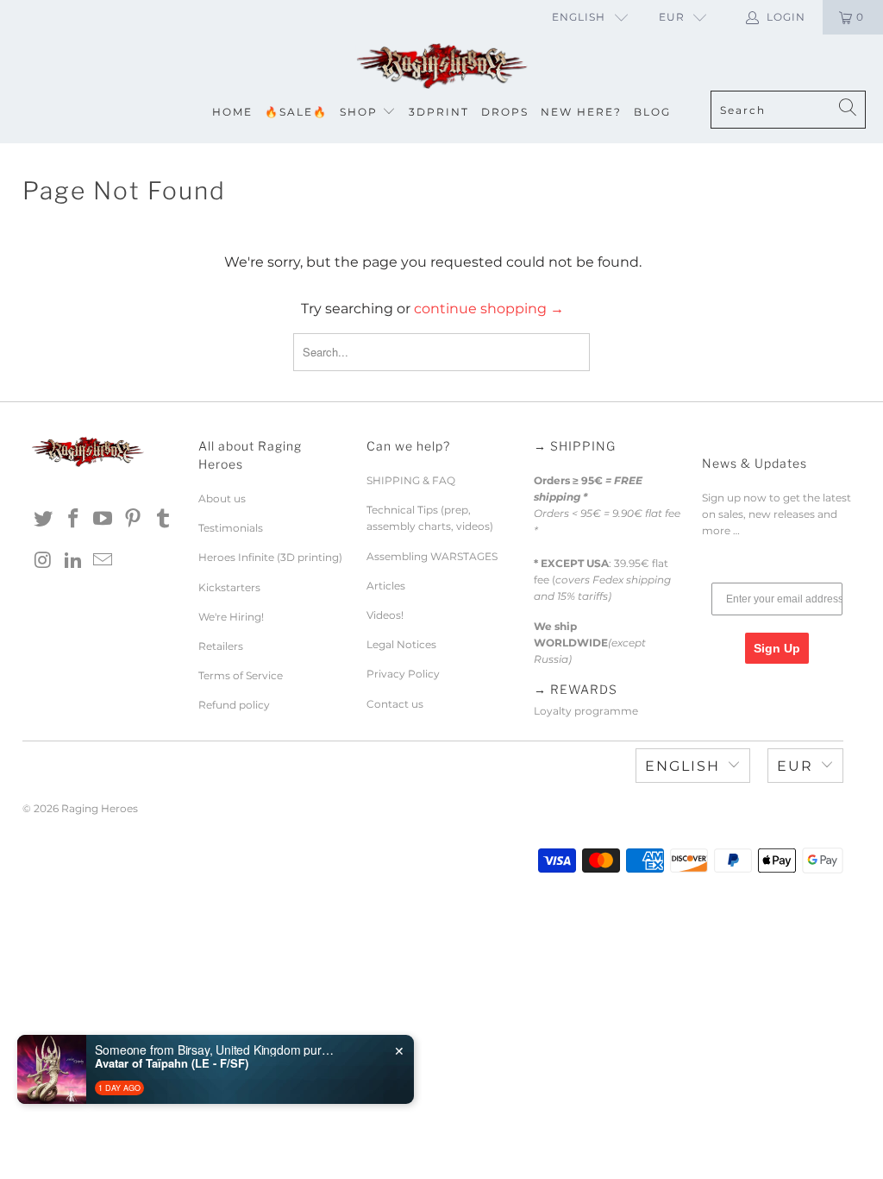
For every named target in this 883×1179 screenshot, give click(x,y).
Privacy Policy (403, 673)
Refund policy (234, 704)
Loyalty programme (586, 710)
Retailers (220, 646)
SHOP (359, 111)
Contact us (394, 703)
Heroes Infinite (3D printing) (270, 557)
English (578, 16)
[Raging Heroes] (441, 67)
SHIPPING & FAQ (410, 480)
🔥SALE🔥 (296, 111)
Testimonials (230, 527)
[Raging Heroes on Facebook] (73, 519)
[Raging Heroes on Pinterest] (134, 519)
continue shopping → (489, 308)
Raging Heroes (99, 808)
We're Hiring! (231, 616)
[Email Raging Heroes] (103, 561)
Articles (385, 585)
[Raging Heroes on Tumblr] (163, 519)
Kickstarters (229, 587)
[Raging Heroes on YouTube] (103, 519)
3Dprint (439, 111)
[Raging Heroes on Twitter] (44, 519)
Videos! (385, 614)
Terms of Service (240, 675)
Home (232, 111)
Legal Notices (401, 644)
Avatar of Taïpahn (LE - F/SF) (171, 1063)
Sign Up (777, 648)
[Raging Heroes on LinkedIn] (73, 561)
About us (222, 498)
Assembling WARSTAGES (432, 556)
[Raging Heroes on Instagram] (44, 561)
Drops (505, 111)
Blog (652, 111)
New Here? (581, 111)
